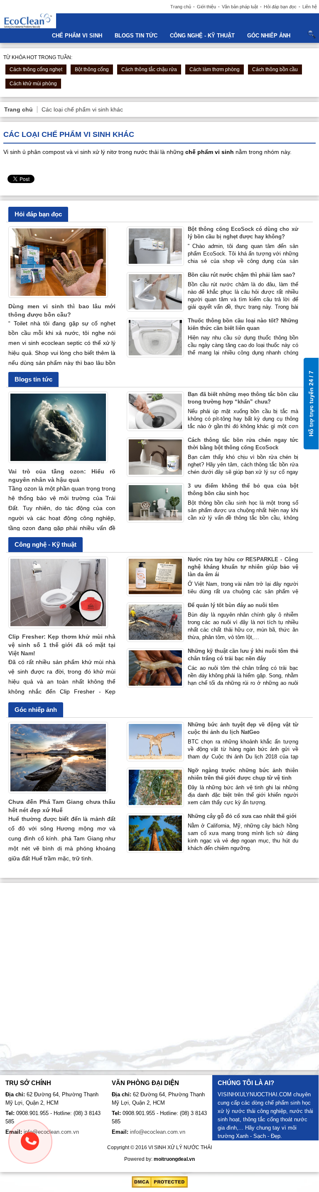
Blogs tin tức (136, 35)
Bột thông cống (92, 69)
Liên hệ (309, 6)
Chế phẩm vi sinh (77, 35)
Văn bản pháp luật (240, 6)
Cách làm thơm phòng (214, 69)
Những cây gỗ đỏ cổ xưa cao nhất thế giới (242, 816)
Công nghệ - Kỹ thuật (202, 35)
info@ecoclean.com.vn (51, 1132)
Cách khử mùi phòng (33, 84)
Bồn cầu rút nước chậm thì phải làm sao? (241, 275)
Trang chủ (180, 6)
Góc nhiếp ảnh (268, 35)
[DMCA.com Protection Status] (160, 1185)
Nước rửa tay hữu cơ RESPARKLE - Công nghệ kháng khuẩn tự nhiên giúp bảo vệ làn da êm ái (243, 566)
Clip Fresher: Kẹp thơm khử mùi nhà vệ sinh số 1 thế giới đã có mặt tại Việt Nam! (61, 645)
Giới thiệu (206, 6)
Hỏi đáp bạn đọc (280, 6)
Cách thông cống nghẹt (36, 69)
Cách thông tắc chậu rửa (149, 69)
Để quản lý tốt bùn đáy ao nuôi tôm (233, 605)
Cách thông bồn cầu (275, 69)
